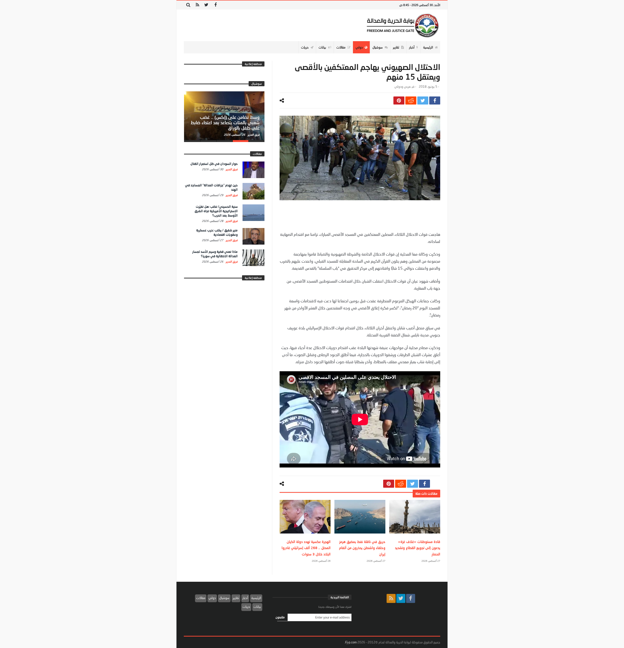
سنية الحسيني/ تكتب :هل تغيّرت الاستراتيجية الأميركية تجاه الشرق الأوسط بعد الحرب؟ (216, 211)
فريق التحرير (253, 134)
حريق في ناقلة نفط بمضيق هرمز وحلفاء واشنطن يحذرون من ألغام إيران (362, 548)
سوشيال (224, 598)
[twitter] (422, 100)
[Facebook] (215, 5)
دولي (212, 598)
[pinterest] (398, 100)
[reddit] (410, 100)
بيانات (257, 607)
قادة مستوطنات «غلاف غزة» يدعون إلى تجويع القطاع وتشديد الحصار (417, 548)
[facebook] (434, 100)
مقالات (200, 598)
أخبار (245, 598)
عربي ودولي (402, 86)
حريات (246, 607)
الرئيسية (256, 598)
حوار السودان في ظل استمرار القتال (214, 164)
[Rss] (197, 5)
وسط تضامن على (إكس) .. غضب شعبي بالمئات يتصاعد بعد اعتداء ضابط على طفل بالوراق (225, 122)
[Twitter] (206, 5)
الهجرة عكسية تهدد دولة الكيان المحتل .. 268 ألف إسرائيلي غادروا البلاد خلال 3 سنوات (306, 548)
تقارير (236, 598)
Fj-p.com (351, 642)
